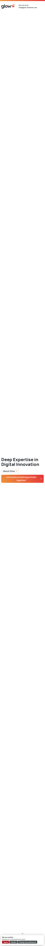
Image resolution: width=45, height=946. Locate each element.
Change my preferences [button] (27, 942)
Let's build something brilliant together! (21, 479)
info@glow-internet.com (28, 8)
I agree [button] (5, 942)
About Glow (9, 471)
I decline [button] (13, 942)
